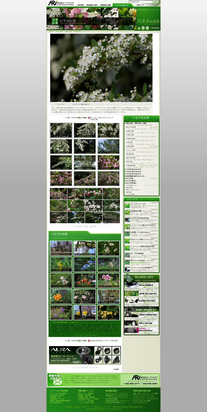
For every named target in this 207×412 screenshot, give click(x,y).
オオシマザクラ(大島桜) (67, 325)
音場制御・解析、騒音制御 (86, 397)
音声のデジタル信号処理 (137, 262)
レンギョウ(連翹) (63, 327)
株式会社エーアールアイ (103, 407)
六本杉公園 (77, 31)
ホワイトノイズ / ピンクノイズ (143, 395)
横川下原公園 (130, 158)
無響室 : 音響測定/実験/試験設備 (60, 401)
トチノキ (86, 328)
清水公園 (129, 161)
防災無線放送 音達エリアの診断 (88, 399)
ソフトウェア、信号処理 (86, 401)
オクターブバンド (139, 397)
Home (51, 31)
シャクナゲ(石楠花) (64, 330)
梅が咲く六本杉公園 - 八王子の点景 (99, 325)
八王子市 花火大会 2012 (133, 174)
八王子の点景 (59, 31)
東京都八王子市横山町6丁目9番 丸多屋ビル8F (127, 407)
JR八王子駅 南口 (131, 183)
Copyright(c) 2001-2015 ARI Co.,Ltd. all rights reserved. (103, 409)
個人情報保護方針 (56, 402)
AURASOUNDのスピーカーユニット (117, 401)
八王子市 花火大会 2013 (133, 171)
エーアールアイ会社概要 (58, 393)
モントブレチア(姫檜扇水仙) (103, 330)
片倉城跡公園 (142, 165)
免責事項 (77, 407)
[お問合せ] (147, 28)
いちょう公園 (130, 150)
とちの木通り (130, 194)
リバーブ (144, 264)
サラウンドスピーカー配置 (142, 401)
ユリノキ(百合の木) (76, 328)
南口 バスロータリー (133, 190)
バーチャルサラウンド (140, 402)
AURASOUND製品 (112, 399)
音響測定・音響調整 (84, 395)
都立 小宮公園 (142, 127)
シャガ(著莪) (107, 327)
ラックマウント (152, 397)
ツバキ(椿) (73, 327)
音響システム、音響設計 (86, 393)
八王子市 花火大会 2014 (133, 169)
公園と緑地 (68, 31)
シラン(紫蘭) (76, 330)
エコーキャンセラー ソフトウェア (116, 393)
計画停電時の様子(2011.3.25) (135, 176)
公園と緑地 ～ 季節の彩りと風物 (136, 123)
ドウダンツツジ (66, 332)
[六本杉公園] (139, 28)
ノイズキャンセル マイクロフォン (116, 397)
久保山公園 (130, 135)
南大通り (129, 192)
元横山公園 (130, 131)
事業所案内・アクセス (57, 399)
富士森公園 (130, 154)
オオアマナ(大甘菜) (87, 330)
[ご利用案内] (143, 28)
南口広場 (129, 187)
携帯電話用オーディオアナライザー (117, 395)
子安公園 (129, 142)
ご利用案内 (68, 407)
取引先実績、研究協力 (57, 395)
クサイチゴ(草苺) (102, 328)
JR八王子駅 (142, 178)
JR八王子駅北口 (131, 181)
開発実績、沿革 (55, 397)
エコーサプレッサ (152, 399)
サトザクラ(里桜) (81, 325)
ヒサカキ (93, 328)
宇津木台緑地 (130, 138)
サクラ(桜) (55, 325)
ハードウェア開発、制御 (86, 402)
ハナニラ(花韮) (64, 328)
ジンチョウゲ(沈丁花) (85, 327)
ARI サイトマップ (87, 407)
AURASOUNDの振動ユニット (115, 402)
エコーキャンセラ (139, 399)
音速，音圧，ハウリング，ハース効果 (145, 393)
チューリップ (97, 327)
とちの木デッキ (142, 185)
